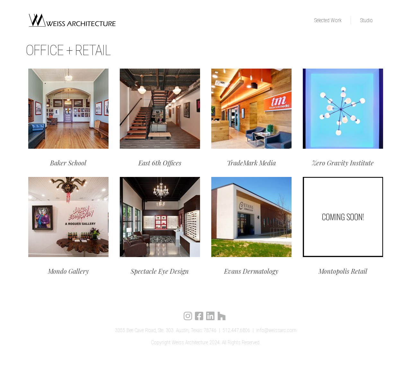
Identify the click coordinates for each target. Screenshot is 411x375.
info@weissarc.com (276, 330)
